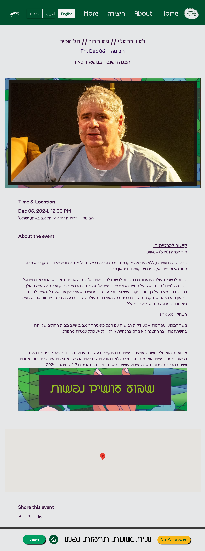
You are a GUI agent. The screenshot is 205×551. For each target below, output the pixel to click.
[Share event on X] (30, 516)
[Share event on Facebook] (20, 516)
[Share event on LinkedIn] (40, 516)
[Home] (53, 539)
